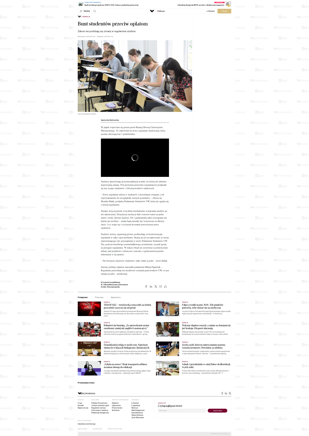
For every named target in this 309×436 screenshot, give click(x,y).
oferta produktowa (115, 429)
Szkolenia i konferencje (86, 424)
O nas (80, 403)
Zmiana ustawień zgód (100, 405)
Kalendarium (97, 429)
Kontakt (81, 405)
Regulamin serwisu (98, 408)
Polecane (99, 297)
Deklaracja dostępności (100, 413)
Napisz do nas (83, 408)
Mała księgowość (138, 410)
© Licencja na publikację (110, 282)
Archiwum (116, 410)
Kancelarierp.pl (137, 413)
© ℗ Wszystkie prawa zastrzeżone (114, 285)
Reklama (115, 403)
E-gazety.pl (136, 405)
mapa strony (82, 429)
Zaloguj (224, 11)
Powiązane (83, 297)
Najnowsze (116, 297)
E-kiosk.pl (135, 403)
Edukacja (86, 17)
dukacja (161, 11)
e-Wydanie (211, 11)
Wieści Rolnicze (137, 415)
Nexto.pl (135, 408)
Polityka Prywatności (99, 403)
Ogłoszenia (116, 405)
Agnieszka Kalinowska (110, 120)
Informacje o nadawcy (99, 410)
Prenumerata (117, 408)
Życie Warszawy (138, 417)
